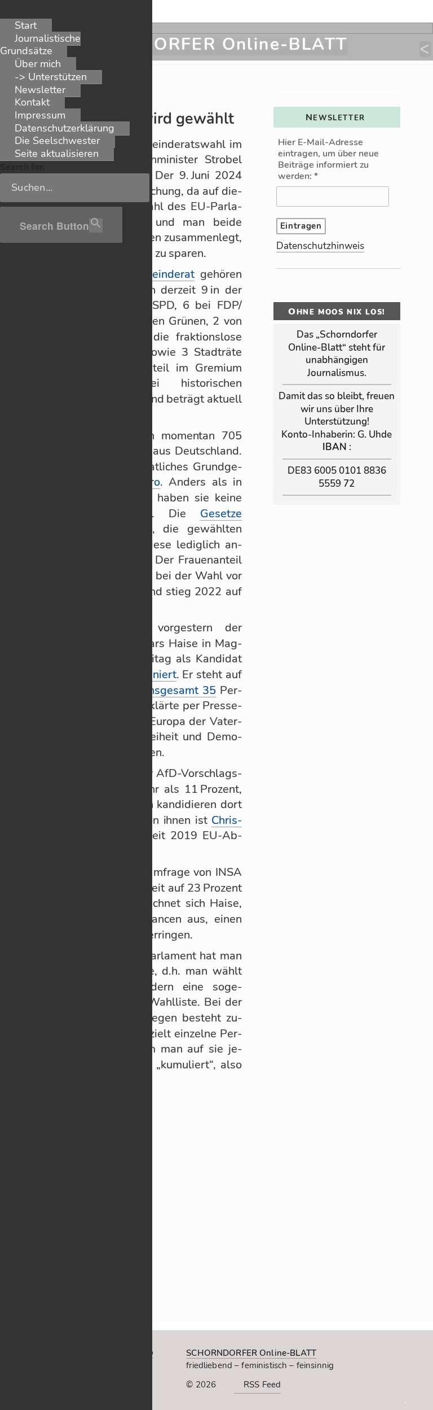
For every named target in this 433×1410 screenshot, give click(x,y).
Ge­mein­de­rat (161, 274)
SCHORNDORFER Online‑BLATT (202, 44)
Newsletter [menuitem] (40, 90)
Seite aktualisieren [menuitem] (57, 153)
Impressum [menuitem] (40, 115)
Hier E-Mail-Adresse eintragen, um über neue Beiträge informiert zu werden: (328, 159)
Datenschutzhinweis (320, 245)
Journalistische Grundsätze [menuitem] (40, 45)
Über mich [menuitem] (38, 64)
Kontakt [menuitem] (32, 102)
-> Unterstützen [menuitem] (51, 77)
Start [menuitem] (26, 25)
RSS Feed (262, 1384)
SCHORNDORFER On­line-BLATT (251, 1353)
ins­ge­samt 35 (180, 690)
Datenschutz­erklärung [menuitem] (64, 128)
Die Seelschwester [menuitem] (57, 140)
